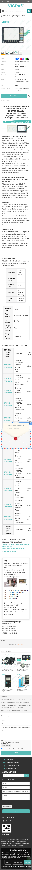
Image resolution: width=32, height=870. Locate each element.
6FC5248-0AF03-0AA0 (8, 461)
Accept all (27, 862)
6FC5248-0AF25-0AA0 (8, 473)
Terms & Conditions (23, 748)
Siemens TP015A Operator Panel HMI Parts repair (14, 710)
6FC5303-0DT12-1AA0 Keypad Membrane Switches (7, 691)
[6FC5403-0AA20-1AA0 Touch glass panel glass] (8, 661)
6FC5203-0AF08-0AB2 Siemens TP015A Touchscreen (15, 707)
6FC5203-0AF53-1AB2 (8, 419)
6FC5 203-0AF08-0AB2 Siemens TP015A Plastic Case (15, 702)
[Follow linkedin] (8, 1)
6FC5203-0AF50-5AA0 (8, 391)
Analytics (14, 866)
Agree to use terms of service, (15, 748)
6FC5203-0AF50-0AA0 (8, 366)
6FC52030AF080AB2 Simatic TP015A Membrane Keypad (15, 705)
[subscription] (26, 775)
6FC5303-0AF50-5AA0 (8, 505)
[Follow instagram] (10, 1)
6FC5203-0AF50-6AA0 (8, 404)
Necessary (7, 866)
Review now (20, 644)
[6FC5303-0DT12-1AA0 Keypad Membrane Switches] (8, 681)
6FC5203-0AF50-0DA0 (8, 380)
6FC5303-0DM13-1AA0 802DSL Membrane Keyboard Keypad (22, 671)
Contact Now (14, 96)
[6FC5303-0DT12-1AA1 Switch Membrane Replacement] (23, 681)
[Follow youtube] (2, 1)
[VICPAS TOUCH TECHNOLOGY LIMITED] (16, 6)
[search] (29, 11)
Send (16, 753)
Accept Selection (17, 862)
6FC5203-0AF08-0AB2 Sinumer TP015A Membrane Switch (16, 699)
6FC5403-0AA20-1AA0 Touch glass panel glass (7, 670)
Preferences (22, 866)
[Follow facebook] (5, 1)
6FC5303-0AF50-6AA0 (8, 518)
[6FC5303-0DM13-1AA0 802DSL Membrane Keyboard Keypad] (23, 661)
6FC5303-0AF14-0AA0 (8, 489)
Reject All (8, 862)
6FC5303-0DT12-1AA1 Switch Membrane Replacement (22, 691)
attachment (6, 745)
